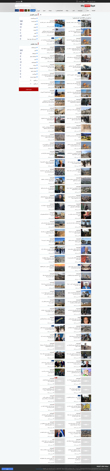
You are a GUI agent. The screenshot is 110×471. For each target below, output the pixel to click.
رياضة (67, 10)
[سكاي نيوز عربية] (88, 6)
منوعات (50, 10)
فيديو (44, 10)
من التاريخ (36, 80)
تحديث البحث (28, 89)
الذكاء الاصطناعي (59, 10)
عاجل (26, 10)
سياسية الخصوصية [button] (39, 468)
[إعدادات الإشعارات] (29, 10)
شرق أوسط (80, 10)
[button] (21, 10)
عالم (74, 10)
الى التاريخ (36, 83)
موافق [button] (7, 469)
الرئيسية (93, 10)
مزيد (39, 10)
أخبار (88, 10)
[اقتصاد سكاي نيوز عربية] (33, 10)
